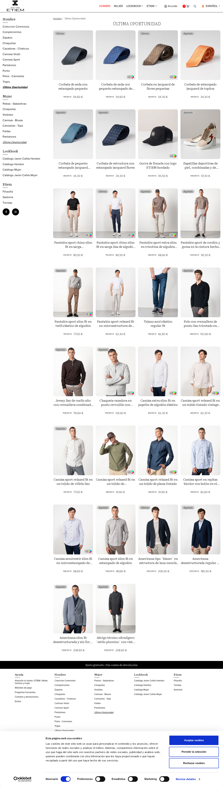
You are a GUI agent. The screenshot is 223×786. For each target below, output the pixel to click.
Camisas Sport (11, 59)
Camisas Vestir (11, 54)
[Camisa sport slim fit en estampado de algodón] (116, 529)
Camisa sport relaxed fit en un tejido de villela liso (73, 481)
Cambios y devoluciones (26, 696)
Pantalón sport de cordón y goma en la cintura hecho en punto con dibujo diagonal (200, 248)
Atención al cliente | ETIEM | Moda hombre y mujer (31, 682)
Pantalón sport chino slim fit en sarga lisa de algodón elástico (115, 246)
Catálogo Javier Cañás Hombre (21, 158)
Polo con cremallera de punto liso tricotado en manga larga (200, 325)
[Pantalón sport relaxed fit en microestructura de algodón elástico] (116, 292)
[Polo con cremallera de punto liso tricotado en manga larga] (200, 292)
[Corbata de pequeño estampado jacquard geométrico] (73, 134)
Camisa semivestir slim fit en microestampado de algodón (73, 562)
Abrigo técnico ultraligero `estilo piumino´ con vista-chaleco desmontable (115, 641)
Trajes (6, 82)
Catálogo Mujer (12, 169)
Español (211, 6)
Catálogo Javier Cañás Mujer (20, 175)
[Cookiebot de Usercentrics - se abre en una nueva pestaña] (22, 779)
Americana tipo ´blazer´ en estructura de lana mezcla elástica (158, 562)
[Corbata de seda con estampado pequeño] (73, 55)
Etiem (151, 6)
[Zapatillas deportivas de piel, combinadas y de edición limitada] (200, 134)
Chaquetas (9, 43)
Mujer (118, 6)
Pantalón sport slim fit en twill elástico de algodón (73, 323)
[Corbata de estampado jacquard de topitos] (200, 55)
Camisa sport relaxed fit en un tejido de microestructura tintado (115, 483)
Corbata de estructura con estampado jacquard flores (115, 165)
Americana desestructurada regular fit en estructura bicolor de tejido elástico (200, 564)
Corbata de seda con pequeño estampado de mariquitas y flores (115, 88)
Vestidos (8, 114)
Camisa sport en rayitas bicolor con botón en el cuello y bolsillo (200, 483)
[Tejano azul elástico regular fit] (158, 292)
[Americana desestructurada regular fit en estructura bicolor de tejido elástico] (200, 529)
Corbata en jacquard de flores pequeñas (158, 86)
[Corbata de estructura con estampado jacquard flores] (116, 134)
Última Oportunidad (15, 87)
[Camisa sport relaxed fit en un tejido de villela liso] (73, 450)
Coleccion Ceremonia (16, 26)
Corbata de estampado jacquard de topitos (200, 86)
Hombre (104, 6)
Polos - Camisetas (13, 76)
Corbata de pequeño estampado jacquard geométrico (73, 167)
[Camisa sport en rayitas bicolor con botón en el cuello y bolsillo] (200, 450)
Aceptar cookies (194, 740)
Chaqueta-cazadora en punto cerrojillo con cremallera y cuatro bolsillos (115, 406)
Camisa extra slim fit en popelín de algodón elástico (158, 402)
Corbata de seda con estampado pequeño (73, 86)
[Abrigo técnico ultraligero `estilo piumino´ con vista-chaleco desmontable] (116, 608)
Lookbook (133, 6)
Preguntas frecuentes (25, 692)
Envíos (18, 701)
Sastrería (8, 197)
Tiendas (7, 203)
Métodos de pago (23, 687)
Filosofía (8, 191)
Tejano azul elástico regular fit (158, 323)
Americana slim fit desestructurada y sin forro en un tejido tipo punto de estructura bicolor (73, 643)
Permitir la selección (194, 751)
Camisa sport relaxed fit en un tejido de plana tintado (158, 481)
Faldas (6, 131)
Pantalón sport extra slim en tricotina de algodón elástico (158, 246)
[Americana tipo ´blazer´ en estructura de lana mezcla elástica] (158, 529)
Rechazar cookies (194, 763)
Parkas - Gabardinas (14, 104)
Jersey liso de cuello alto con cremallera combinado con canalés (73, 404)
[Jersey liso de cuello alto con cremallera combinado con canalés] (73, 371)
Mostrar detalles (186, 779)
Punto (6, 71)
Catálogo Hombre (13, 164)
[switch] (100, 779)
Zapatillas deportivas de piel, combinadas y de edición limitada (200, 167)
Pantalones (9, 65)
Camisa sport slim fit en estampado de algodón (115, 560)
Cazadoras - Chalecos (16, 48)
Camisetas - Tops (13, 125)
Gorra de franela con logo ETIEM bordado (157, 165)
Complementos (12, 32)
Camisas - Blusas (13, 120)
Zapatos (7, 37)
